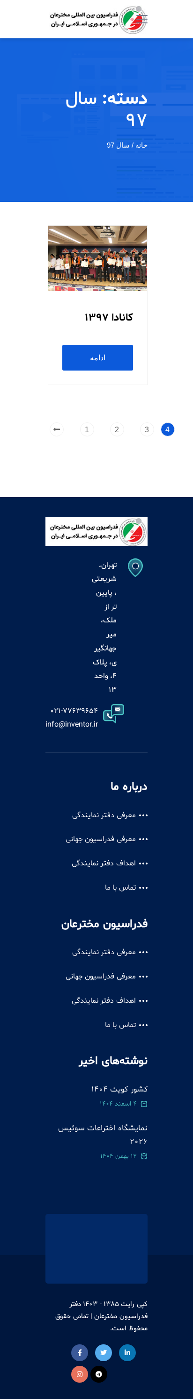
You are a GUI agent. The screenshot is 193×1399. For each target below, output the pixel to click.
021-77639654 (74, 711)
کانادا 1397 (109, 318)
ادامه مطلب (98, 362)
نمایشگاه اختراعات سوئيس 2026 (102, 1135)
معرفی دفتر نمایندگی (104, 815)
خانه (141, 145)
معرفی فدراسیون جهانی (101, 839)
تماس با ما (120, 888)
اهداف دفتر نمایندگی (104, 863)
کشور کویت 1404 (119, 1089)
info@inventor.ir (71, 725)
